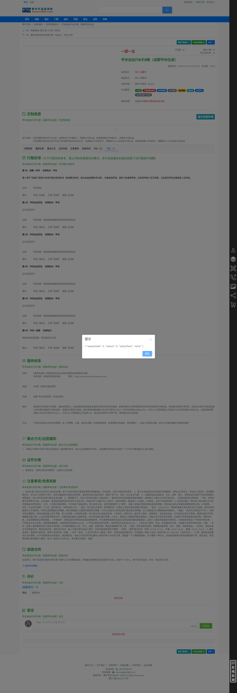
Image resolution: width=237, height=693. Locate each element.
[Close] (150, 340)
